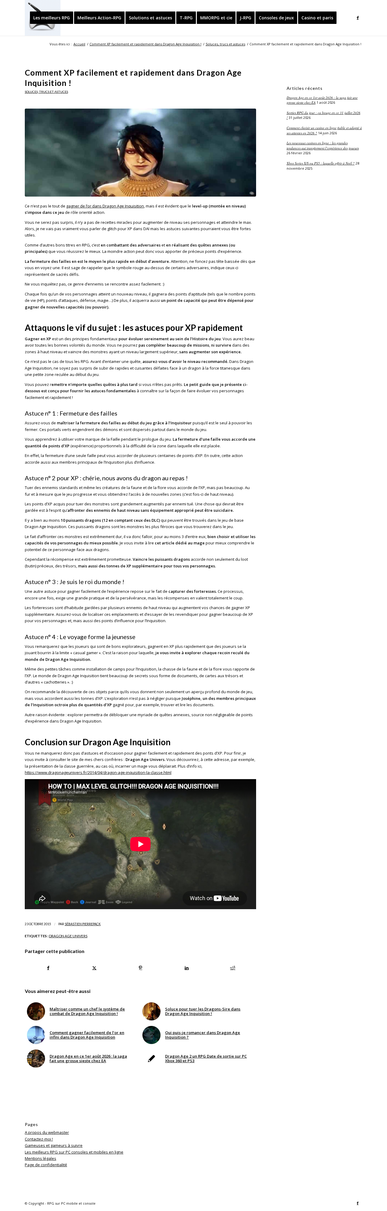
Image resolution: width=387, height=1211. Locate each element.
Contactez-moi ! (39, 1139)
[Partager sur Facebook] (48, 968)
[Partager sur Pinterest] (141, 968)
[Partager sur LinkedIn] (187, 968)
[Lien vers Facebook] (357, 17)
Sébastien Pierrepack (83, 924)
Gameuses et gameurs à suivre (54, 1145)
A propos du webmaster (47, 1132)
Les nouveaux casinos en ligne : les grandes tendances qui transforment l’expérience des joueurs (323, 145)
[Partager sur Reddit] (233, 968)
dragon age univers (68, 936)
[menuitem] (51, 18)
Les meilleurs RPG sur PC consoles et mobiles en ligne (74, 1152)
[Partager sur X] (95, 968)
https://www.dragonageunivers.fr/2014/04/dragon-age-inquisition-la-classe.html (98, 772)
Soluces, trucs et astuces (46, 91)
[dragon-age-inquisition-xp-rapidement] (140, 152)
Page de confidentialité (46, 1164)
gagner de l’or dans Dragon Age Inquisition (105, 206)
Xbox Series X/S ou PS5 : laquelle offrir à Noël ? (321, 163)
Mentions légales (40, 1158)
